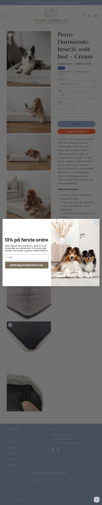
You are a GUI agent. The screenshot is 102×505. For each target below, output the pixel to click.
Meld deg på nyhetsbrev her (26, 265)
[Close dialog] (96, 222)
